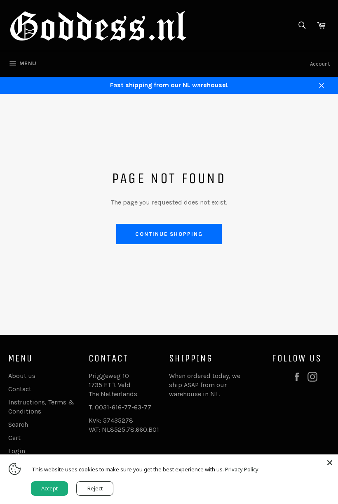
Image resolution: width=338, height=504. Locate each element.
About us (21, 376)
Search (18, 424)
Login (16, 451)
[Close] (330, 463)
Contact (19, 389)
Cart (14, 438)
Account (320, 64)
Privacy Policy (241, 469)
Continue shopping (168, 234)
